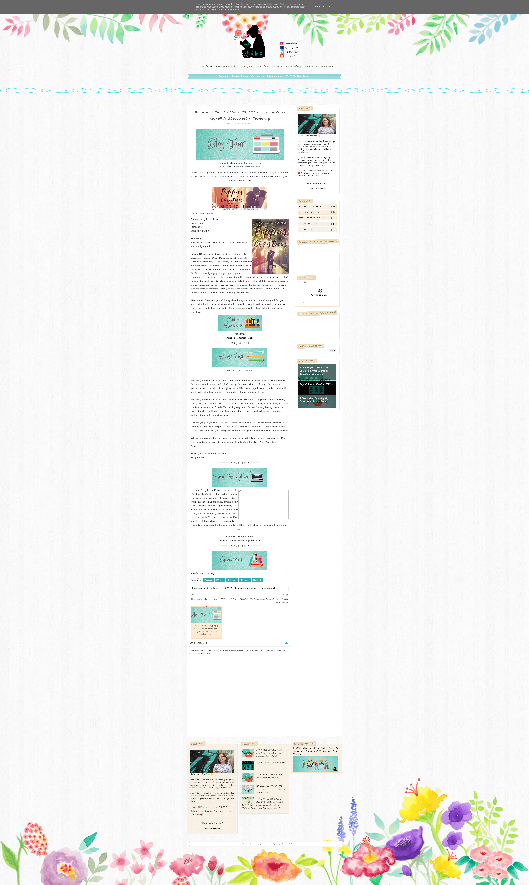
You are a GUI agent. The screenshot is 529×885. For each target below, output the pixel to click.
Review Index (275, 76)
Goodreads (254, 540)
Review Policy (240, 76)
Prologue (224, 76)
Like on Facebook (308, 224)
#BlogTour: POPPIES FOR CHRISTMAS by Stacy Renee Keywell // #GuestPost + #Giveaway (206, 630)
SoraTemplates (252, 844)
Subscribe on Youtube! (311, 212)
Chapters (241, 337)
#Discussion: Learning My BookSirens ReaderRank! (314, 400)
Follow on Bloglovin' (310, 229)
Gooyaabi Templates (285, 843)
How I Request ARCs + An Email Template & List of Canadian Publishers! (314, 371)
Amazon (230, 337)
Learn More (318, 7)
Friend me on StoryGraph (312, 218)
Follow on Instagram (310, 206)
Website (223, 540)
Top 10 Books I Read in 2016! (315, 384)
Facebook (243, 540)
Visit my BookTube (297, 76)
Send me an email (317, 188)
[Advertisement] (239, 713)
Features (256, 76)
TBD (250, 337)
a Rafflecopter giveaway (202, 573)
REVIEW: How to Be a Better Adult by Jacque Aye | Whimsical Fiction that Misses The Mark (315, 751)
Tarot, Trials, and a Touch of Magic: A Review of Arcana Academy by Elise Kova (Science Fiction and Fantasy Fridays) (263, 803)
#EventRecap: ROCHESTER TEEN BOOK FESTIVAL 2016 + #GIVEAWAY (270, 789)
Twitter (232, 540)
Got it (330, 7)
